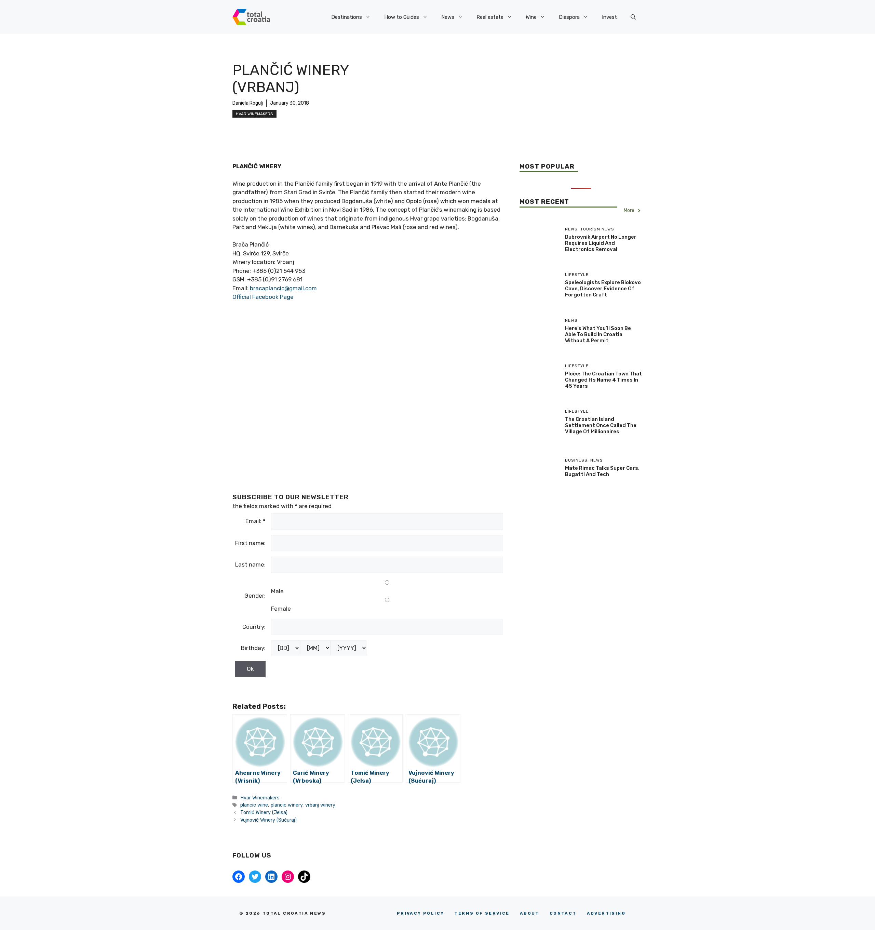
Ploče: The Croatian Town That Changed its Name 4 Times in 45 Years (603, 380)
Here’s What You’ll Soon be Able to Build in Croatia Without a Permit (598, 334)
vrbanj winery (320, 805)
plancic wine (254, 805)
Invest (609, 17)
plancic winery (286, 805)
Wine (531, 17)
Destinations (346, 17)
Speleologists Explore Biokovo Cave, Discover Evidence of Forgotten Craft (603, 288)
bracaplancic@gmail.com (283, 288)
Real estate (489, 17)
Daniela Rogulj (247, 103)
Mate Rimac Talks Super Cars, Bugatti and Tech (602, 471)
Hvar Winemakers (254, 113)
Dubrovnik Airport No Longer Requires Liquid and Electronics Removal (600, 243)
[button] (633, 17)
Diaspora (569, 17)
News (447, 17)
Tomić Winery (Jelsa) (263, 812)
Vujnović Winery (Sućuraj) (268, 820)
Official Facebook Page (263, 296)
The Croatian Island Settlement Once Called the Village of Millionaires (600, 425)
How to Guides (401, 17)
